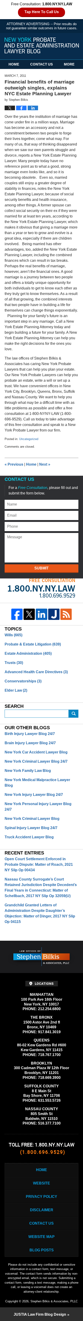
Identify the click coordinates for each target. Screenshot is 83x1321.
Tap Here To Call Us (41, 12)
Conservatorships (23, 681)
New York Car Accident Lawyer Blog (36, 752)
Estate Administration (28, 653)
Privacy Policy (41, 1197)
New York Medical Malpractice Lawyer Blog (37, 782)
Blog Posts (42, 1250)
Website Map (41, 1237)
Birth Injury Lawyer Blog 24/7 (30, 734)
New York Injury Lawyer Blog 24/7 (34, 795)
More (69, 64)
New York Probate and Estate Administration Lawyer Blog (41, 45)
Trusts (14, 663)
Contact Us (41, 64)
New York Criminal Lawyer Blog (32, 819)
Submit (41, 568)
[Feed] (66, 614)
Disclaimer (41, 1210)
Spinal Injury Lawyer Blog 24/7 (31, 828)
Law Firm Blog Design (40, 1314)
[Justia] (54, 614)
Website (41, 1183)
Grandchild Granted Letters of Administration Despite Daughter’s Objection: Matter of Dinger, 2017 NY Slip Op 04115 (40, 913)
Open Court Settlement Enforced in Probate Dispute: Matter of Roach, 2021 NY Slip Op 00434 (39, 864)
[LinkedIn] (41, 614)
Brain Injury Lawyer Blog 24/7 (30, 743)
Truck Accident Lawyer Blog (29, 837)
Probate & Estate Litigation (33, 644)
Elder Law (16, 690)
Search (73, 714)
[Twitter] (29, 614)
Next (44, 464)
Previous (14, 464)
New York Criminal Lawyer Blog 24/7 (36, 761)
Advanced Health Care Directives (36, 672)
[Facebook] (17, 614)
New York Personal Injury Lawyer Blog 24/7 (38, 806)
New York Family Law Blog (28, 771)
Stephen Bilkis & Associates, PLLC (54, 1301)
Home (14, 64)
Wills (13, 635)
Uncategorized (28, 439)
